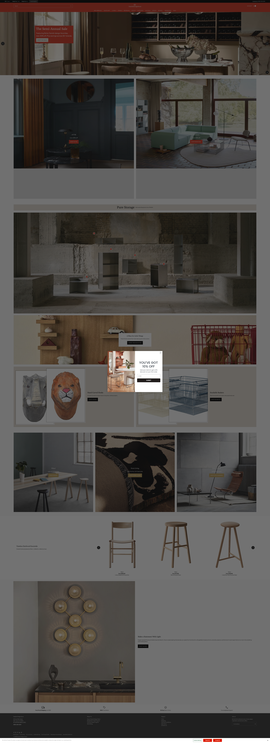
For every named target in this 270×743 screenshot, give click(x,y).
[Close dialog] (160, 353)
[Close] (267, 740)
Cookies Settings (197, 740)
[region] (135, 740)
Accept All (217, 740)
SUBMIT (148, 380)
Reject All (207, 740)
